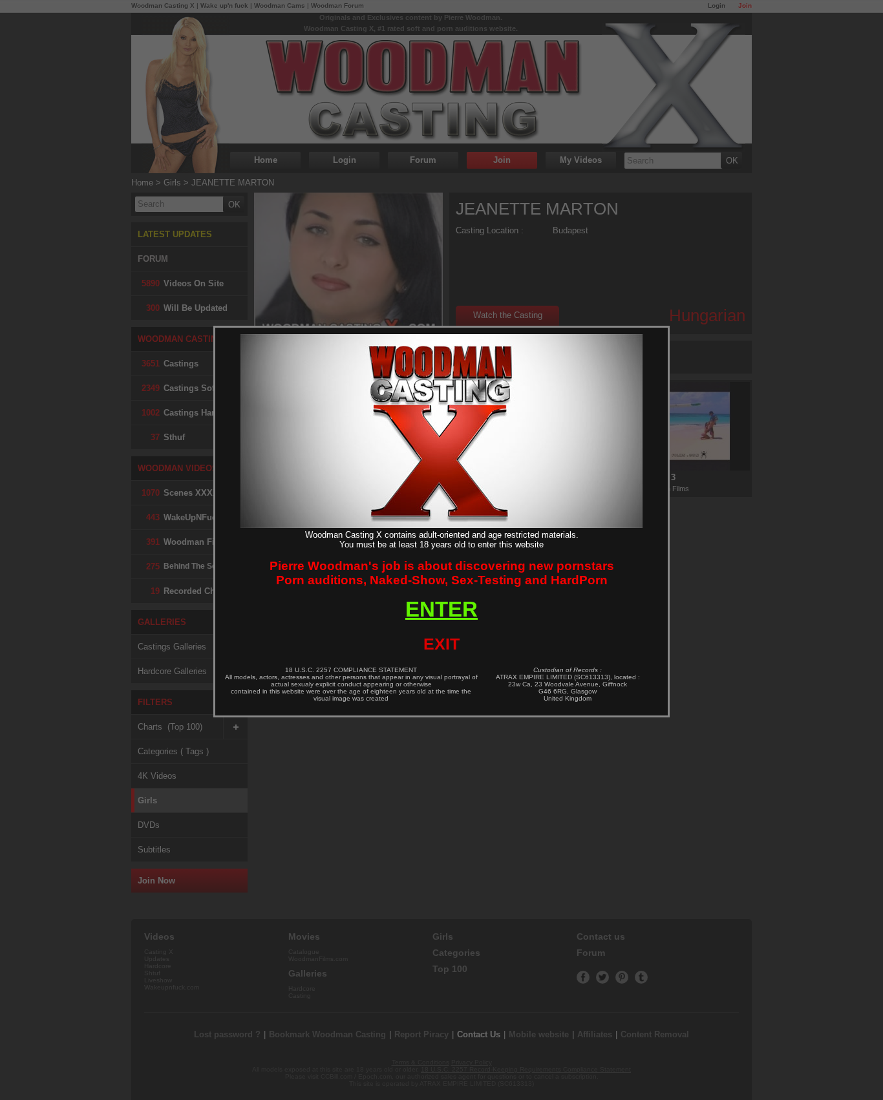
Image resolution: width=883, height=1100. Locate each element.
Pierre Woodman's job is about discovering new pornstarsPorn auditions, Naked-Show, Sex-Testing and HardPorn (442, 573)
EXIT (441, 644)
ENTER (441, 609)
